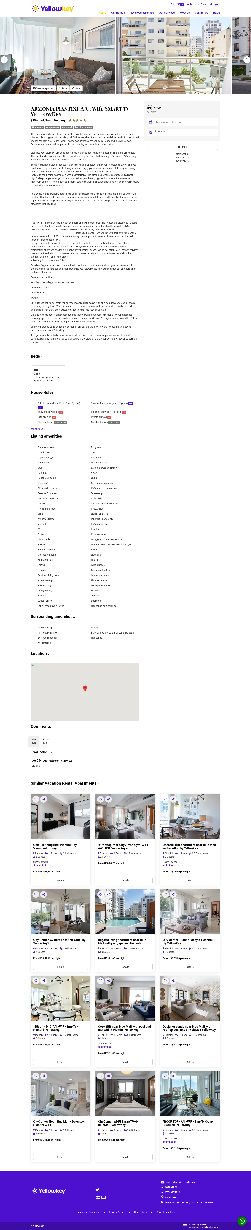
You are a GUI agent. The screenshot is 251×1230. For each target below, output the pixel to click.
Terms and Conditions (88, 1212)
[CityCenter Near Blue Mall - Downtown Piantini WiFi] (60, 1093)
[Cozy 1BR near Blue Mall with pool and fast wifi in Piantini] (125, 998)
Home (102, 12)
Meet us (185, 12)
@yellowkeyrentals (142, 12)
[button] (246, 59)
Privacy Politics (117, 1212)
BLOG (216, 12)
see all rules (37, 429)
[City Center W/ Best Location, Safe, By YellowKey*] (60, 911)
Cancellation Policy (166, 1212)
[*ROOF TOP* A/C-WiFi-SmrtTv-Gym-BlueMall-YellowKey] (190, 1093)
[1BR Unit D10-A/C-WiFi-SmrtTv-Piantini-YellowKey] (60, 998)
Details (60, 880)
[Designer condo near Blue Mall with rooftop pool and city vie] (190, 998)
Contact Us (201, 12)
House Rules (140, 1212)
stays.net (204, 1225)
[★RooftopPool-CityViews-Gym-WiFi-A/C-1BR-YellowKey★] (125, 816)
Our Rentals (118, 12)
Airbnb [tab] (46, 741)
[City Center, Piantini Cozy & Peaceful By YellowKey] (190, 911)
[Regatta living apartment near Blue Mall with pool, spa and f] (125, 911)
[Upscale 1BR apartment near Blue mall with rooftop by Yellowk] (190, 816)
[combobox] (186, 132)
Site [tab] (34, 741)
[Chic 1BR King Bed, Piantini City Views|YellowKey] (60, 816)
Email (183, 146)
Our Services (167, 12)
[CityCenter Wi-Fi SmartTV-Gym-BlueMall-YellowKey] (125, 1093)
